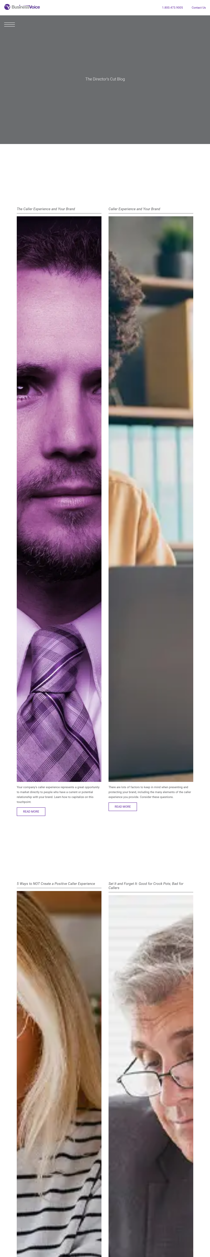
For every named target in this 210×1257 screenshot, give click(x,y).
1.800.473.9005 (172, 7)
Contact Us (199, 7)
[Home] (22, 8)
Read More (31, 811)
